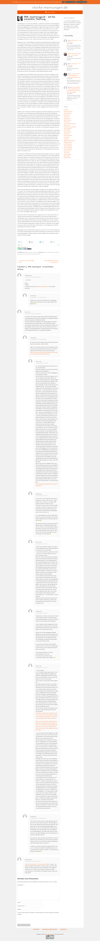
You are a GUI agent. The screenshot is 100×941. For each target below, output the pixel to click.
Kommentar (20, 885)
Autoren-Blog (51, 12)
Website (19, 909)
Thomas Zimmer (71, 53)
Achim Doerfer (67, 115)
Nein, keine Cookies (70, 2)
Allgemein (27, 252)
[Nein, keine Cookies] (98, 2)
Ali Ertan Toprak (67, 154)
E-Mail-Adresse (21, 905)
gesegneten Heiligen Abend (42, 286)
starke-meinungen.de (50, 7)
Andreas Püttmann (68, 135)
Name (19, 902)
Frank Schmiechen (68, 144)
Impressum (63, 929)
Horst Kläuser (67, 121)
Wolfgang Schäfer (68, 142)
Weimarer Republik (35, 254)
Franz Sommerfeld (68, 149)
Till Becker (66, 110)
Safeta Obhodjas (67, 128)
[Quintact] (50, 937)
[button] (23, 242)
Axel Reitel (66, 139)
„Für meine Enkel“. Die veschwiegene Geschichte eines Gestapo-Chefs (73, 75)
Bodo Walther (67, 156)
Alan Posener (67, 133)
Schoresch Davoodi (68, 111)
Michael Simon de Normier (70, 127)
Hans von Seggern (68, 147)
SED (56, 252)
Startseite (36, 929)
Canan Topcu (67, 152)
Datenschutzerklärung (49, 929)
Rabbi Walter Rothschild (69, 140)
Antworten (39, 277)
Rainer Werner (33, 252)
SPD (29, 254)
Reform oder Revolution (49, 252)
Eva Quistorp (67, 137)
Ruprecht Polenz (67, 132)
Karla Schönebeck (68, 145)
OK (63, 2)
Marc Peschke (67, 130)
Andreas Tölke (67, 151)
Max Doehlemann (68, 113)
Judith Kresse (67, 125)
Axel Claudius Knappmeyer (70, 123)
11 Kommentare (45, 21)
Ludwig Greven (67, 118)
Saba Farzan (66, 116)
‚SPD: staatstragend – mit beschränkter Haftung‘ (38, 864)
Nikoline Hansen (67, 120)
